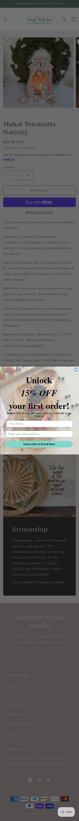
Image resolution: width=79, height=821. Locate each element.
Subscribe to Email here (39, 444)
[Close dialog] (76, 370)
